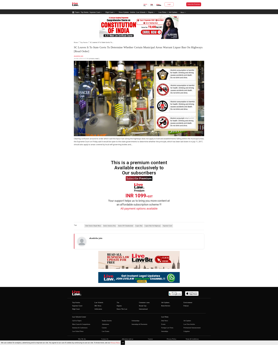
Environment (188, 302)
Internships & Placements (139, 324)
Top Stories (85, 12)
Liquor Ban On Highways (153, 226)
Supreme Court (95, 12)
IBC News (97, 306)
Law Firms (162, 12)
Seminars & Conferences (79, 328)
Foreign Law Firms (167, 328)
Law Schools (140, 12)
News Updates (124, 12)
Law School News (77, 331)
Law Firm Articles (189, 324)
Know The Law (122, 309)
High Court (109, 12)
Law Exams (105, 331)
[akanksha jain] (81, 241)
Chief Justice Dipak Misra (93, 226)
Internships (164, 331)
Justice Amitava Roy (109, 226)
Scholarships (135, 321)
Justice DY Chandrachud (125, 226)
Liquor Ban (138, 226)
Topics (77, 12)
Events (163, 324)
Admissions (105, 324)
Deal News (164, 321)
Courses (104, 328)
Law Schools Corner (79, 317)
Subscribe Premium (193, 4)
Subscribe (139, 178)
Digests (150, 12)
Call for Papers (76, 321)
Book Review (165, 306)
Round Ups (142, 306)
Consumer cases (144, 302)
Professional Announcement (192, 328)
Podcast (186, 306)
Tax (118, 302)
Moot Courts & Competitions (81, 324)
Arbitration (98, 309)
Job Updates (173, 12)
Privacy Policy (115, 343)
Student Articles (107, 321)
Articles (132, 12)
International (143, 309)
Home (76, 42)
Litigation (187, 331)
